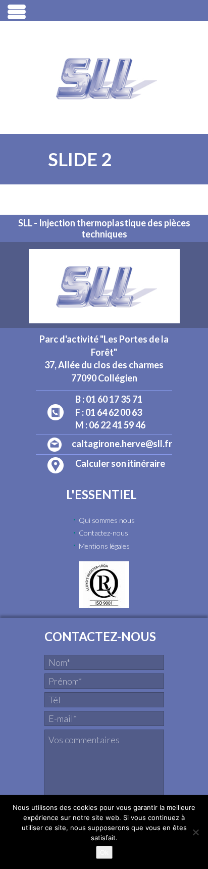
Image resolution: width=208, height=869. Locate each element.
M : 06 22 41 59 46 (110, 424)
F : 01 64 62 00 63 (108, 412)
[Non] (195, 832)
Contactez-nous (103, 532)
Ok (104, 852)
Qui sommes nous (107, 520)
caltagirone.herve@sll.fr (122, 443)
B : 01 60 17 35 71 (108, 399)
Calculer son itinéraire (120, 463)
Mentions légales (104, 546)
